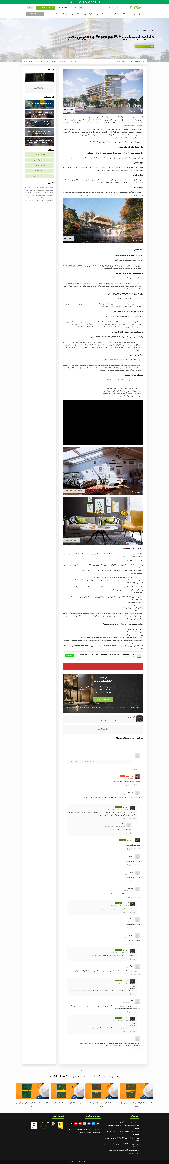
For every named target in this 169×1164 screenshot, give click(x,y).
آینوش (123, 983)
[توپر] (68, 762)
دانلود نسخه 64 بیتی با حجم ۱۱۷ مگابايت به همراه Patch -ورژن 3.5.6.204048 (107, 654)
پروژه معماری (138, 14)
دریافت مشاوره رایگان (103, 699)
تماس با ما (60, 8)
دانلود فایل (69, 655)
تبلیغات (71, 8)
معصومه (122, 906)
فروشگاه (65, 14)
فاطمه (123, 1020)
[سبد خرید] (30, 8)
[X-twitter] (71, 1123)
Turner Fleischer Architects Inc (115, 359)
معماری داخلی (114, 14)
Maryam (127, 810)
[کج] (71, 762)
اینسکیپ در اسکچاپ (129, 909)
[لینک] (90, 762)
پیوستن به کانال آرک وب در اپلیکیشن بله (84, 2)
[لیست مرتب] (79, 762)
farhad (127, 952)
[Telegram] (93, 1123)
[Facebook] (89, 1123)
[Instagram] (98, 1123)
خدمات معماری (101, 14)
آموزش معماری (76, 14)
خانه (75, 8)
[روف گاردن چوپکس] (39, 77)
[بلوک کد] (88, 762)
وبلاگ (56, 14)
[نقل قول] (85, 762)
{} (93, 761)
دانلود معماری (88, 14)
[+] (96, 761)
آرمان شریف (118, 827)
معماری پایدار (126, 14)
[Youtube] (80, 1123)
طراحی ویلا (122, 707)
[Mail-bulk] (84, 1123)
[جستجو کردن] (81, 8)
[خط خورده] (77, 762)
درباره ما (66, 8)
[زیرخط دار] (74, 762)
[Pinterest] (76, 1123)
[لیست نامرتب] (82, 762)
